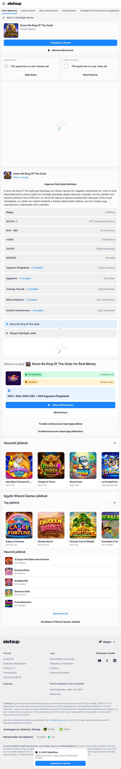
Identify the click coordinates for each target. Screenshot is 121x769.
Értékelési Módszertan (14, 663)
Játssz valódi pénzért (48, 10)
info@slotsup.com (59, 720)
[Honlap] (14, 3)
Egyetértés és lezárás (60, 763)
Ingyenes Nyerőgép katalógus (60, 184)
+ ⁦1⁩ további (31, 299)
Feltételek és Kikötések (61, 663)
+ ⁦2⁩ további (24, 278)
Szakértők (8, 659)
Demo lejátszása (9, 10)
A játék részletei (28, 10)
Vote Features (90, 74)
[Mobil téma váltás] (115, 4)
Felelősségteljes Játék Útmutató (66, 689)
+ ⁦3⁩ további (32, 289)
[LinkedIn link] (115, 660)
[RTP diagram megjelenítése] (17, 221)
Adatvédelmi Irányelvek (62, 659)
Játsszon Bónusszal (62, 50)
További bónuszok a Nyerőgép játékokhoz (60, 431)
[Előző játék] (107, 443)
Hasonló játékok (69, 10)
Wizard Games (20, 177)
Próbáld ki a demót (61, 42)
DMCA (67, 729)
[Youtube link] (99, 660)
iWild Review (60, 412)
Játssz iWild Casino (62, 405)
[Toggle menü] (4, 4)
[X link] (107, 660)
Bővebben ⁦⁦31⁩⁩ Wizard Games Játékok (60, 621)
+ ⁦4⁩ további (36, 267)
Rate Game (31, 74)
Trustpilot (46, 737)
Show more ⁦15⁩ (60, 613)
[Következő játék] (114, 443)
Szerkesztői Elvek (12, 677)
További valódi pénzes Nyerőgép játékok (60, 423)
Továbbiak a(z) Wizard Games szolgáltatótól (99, 10)
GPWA (51, 729)
